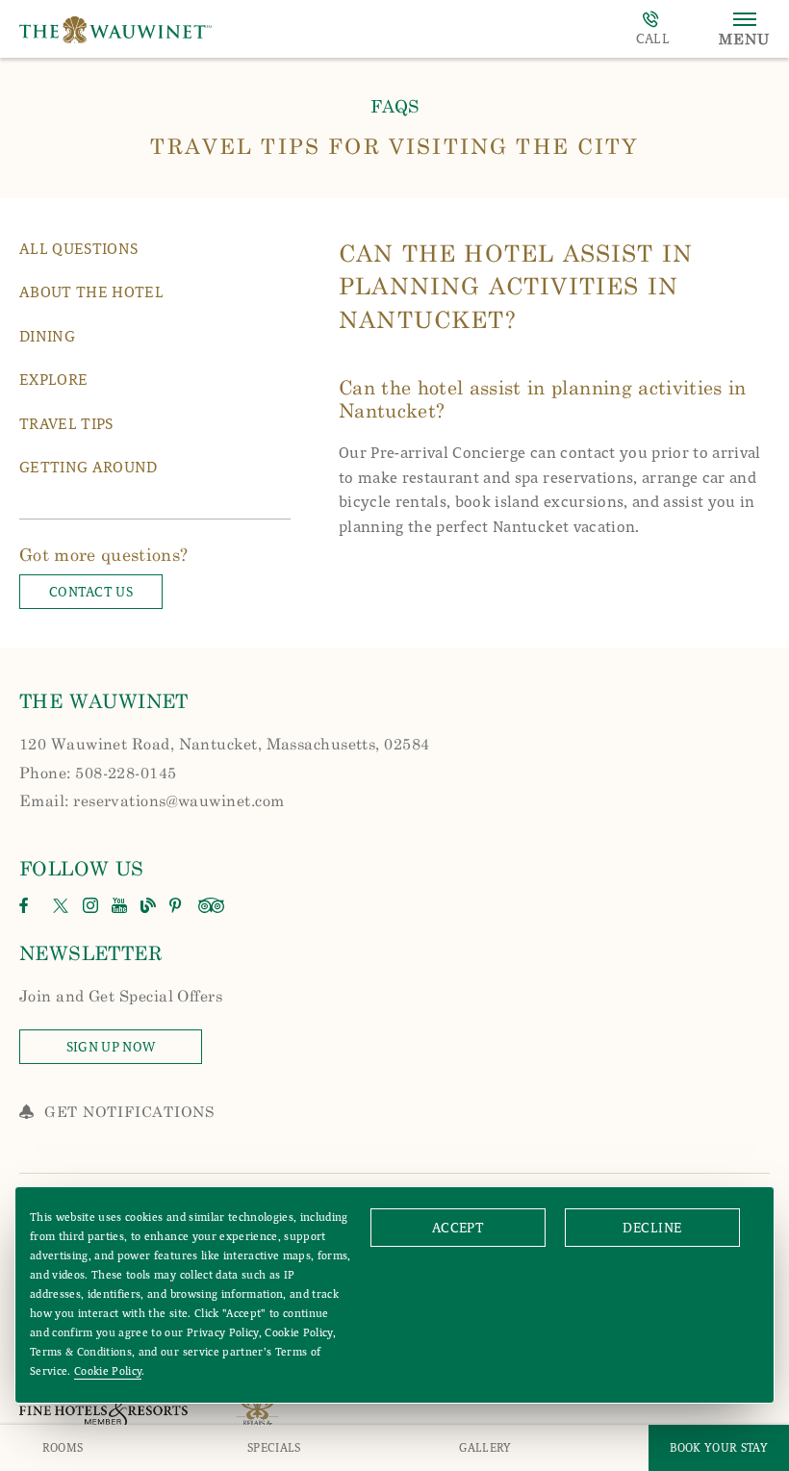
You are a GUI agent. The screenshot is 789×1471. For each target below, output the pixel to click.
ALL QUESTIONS (78, 249)
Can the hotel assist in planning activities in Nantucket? (543, 398)
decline (652, 1228)
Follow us (81, 867)
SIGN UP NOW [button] (134, 1050)
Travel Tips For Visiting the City (394, 146)
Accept (458, 1228)
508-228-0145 (653, 29)
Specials (274, 1448)
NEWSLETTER (90, 952)
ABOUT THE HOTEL (91, 292)
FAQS (394, 106)
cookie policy (107, 1371)
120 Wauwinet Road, (224, 743)
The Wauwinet (104, 700)
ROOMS (63, 1448)
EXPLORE (53, 379)
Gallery (485, 1448)
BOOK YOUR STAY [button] (719, 1448)
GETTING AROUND (88, 467)
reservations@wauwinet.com (178, 800)
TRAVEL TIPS (66, 424)
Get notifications (129, 1111)
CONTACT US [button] (91, 592)
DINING (47, 336)
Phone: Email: (224, 771)
